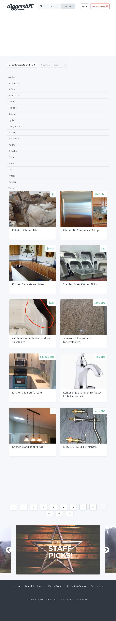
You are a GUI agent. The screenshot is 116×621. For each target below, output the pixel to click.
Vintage (11, 175)
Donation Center (76, 586)
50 (59, 513)
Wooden (12, 181)
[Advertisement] (58, 35)
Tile (10, 169)
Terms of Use (67, 599)
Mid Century (13, 138)
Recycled (12, 151)
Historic (11, 113)
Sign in (84, 6)
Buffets (11, 89)
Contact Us (97, 586)
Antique (12, 76)
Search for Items (34, 586)
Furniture (12, 107)
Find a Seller (55, 586)
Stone (11, 163)
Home (16, 586)
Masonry (12, 132)
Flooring (12, 101)
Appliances (13, 83)
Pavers (11, 144)
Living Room (14, 126)
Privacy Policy (82, 599)
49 (49, 513)
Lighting (12, 120)
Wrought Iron (14, 188)
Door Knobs (13, 95)
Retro (11, 157)
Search (68, 6)
